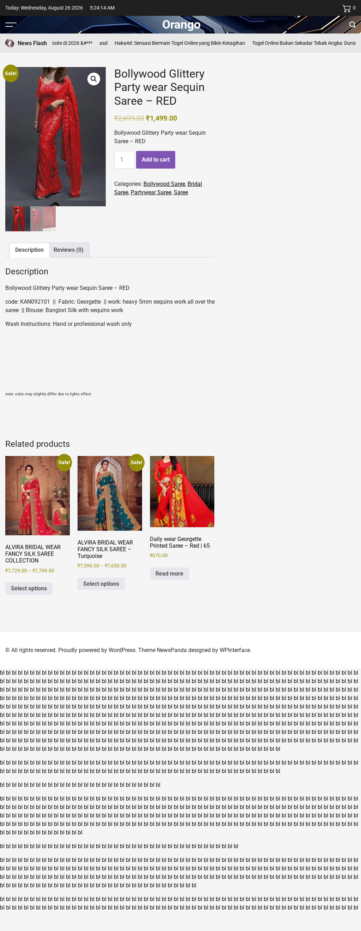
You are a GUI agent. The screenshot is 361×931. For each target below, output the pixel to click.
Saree (181, 192)
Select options (29, 588)
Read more (169, 573)
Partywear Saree (151, 192)
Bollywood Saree (164, 184)
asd (94, 43)
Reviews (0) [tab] (69, 250)
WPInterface (235, 650)
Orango (181, 24)
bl (2, 672)
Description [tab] (29, 250)
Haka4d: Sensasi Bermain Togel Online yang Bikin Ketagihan (170, 43)
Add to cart (156, 159)
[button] (93, 79)
